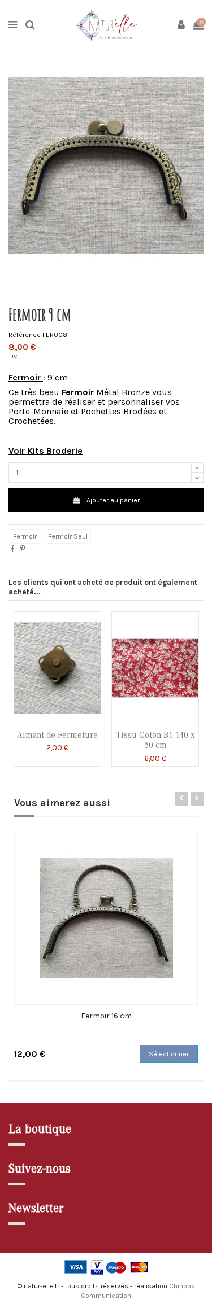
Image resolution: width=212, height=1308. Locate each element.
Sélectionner (169, 1054)
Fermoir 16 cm (106, 1016)
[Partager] (13, 549)
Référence (24, 335)
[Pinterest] (22, 549)
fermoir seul (68, 536)
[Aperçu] (57, 721)
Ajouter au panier (113, 500)
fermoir (25, 536)
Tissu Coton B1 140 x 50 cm (155, 740)
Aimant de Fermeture (57, 735)
